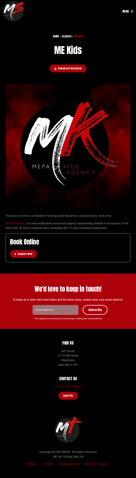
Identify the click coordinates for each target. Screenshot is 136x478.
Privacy (32, 464)
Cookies (48, 464)
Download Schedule (70, 68)
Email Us (68, 396)
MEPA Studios (13, 11)
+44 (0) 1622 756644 (68, 386)
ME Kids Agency (16, 223)
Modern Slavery (96, 464)
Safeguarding (69, 464)
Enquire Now (25, 254)
